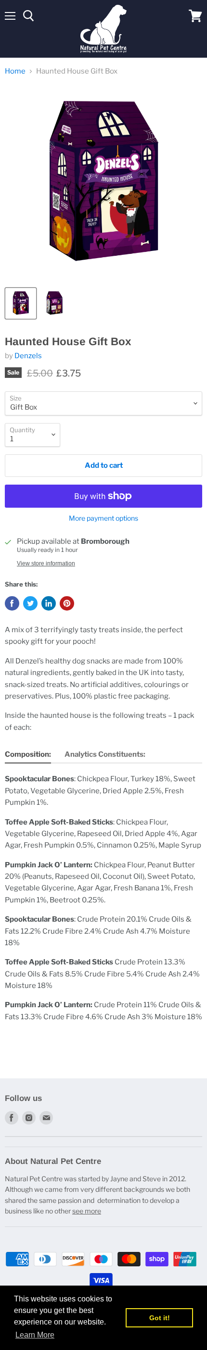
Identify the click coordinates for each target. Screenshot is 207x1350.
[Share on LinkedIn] (48, 603)
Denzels (28, 355)
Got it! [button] (159, 1318)
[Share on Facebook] (12, 603)
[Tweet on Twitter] (30, 603)
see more (86, 1211)
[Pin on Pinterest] (67, 603)
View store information (46, 563)
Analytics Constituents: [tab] (105, 754)
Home (15, 71)
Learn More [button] (34, 1335)
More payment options (103, 518)
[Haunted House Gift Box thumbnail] (20, 303)
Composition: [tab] (28, 754)
